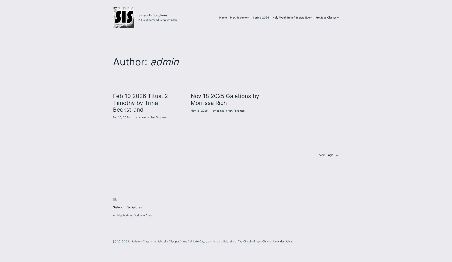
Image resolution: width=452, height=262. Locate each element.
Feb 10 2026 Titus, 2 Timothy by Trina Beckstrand (140, 103)
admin (142, 117)
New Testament (158, 117)
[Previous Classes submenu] (338, 18)
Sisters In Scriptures (152, 15)
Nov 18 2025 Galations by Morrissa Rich (225, 99)
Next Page (329, 154)
